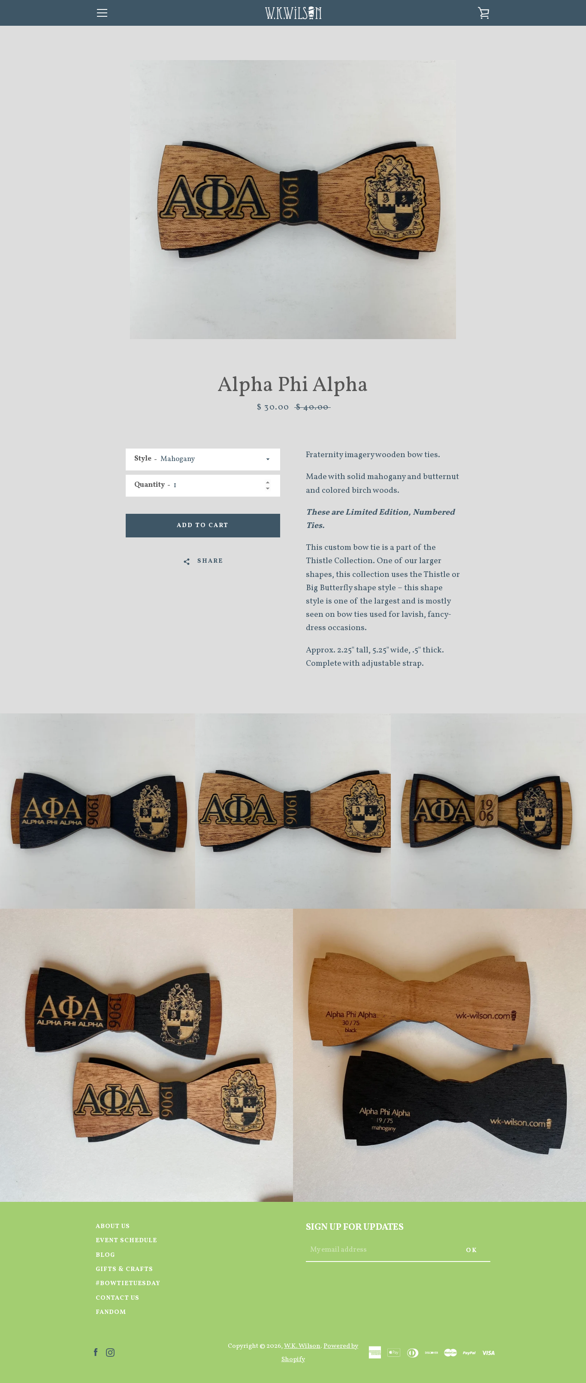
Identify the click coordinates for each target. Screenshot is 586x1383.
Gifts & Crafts (124, 1269)
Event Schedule (126, 1240)
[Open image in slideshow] (293, 199)
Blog (105, 1255)
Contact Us (117, 1298)
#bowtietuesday (128, 1283)
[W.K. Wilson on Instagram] (110, 1352)
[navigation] (102, 13)
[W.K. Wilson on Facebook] (95, 1352)
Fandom (111, 1312)
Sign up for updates (355, 1227)
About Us (113, 1226)
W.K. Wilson (302, 1346)
